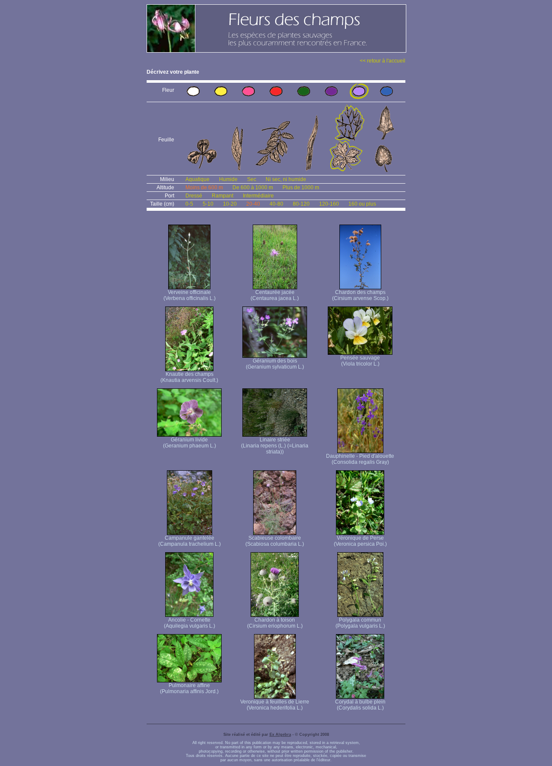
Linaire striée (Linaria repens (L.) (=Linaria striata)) (274, 446)
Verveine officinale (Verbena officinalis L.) (189, 295)
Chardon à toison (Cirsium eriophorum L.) (275, 623)
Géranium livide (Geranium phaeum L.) (189, 443)
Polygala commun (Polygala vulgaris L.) (360, 623)
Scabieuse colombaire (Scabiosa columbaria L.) (274, 541)
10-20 (230, 204)
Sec (251, 179)
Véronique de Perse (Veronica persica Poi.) (360, 541)
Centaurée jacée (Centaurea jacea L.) (275, 295)
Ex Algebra (280, 734)
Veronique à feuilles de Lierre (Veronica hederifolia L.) (274, 705)
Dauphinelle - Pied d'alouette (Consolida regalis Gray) (360, 459)
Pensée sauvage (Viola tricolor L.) (360, 361)
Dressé (193, 196)
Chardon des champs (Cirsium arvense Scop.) (360, 295)
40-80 (276, 204)
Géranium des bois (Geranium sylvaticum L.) (275, 364)
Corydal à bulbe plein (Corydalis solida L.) (360, 705)
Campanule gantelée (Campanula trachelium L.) (189, 541)
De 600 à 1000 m (252, 187)
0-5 (189, 204)
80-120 (301, 204)
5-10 (208, 204)
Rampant (222, 196)
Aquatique (197, 179)
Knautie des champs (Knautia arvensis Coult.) (189, 377)
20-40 (253, 204)
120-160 (329, 204)
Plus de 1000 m (300, 187)
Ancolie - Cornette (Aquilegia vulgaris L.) (189, 623)
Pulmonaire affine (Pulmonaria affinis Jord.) (189, 688)
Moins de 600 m (204, 187)
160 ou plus (362, 204)
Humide (228, 179)
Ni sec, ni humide (286, 179)
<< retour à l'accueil (382, 61)
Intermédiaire (258, 196)
